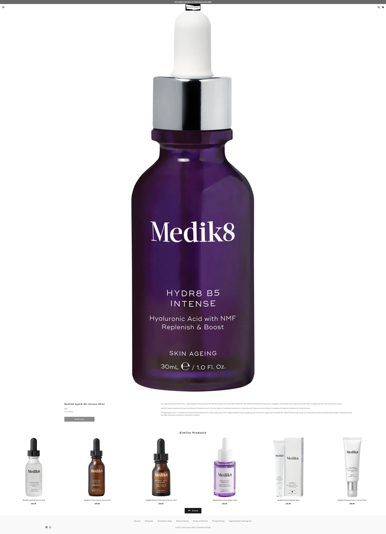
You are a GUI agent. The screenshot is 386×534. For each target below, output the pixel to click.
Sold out (79, 419)
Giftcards (149, 521)
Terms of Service (200, 521)
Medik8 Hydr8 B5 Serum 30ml (34, 500)
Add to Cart (33, 503)
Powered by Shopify (204, 527)
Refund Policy (182, 521)
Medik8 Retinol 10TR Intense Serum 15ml (161, 500)
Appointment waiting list (240, 521)
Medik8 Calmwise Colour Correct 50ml (352, 500)
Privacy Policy (218, 521)
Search (137, 521)
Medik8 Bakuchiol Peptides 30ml (225, 500)
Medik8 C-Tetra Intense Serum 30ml (97, 500)
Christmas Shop (165, 521)
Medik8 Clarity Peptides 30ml (288, 500)
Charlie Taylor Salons (188, 527)
